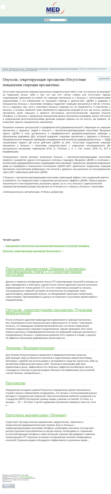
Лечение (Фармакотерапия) (30, 347)
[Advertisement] (55, 45)
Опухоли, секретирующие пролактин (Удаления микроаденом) (49, 311)
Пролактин (15, 382)
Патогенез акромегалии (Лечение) (36, 414)
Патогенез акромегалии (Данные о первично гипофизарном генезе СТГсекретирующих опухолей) (46, 271)
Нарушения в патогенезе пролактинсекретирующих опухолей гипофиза (47, 246)
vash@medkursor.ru (26, 476)
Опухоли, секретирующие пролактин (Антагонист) (32, 251)
